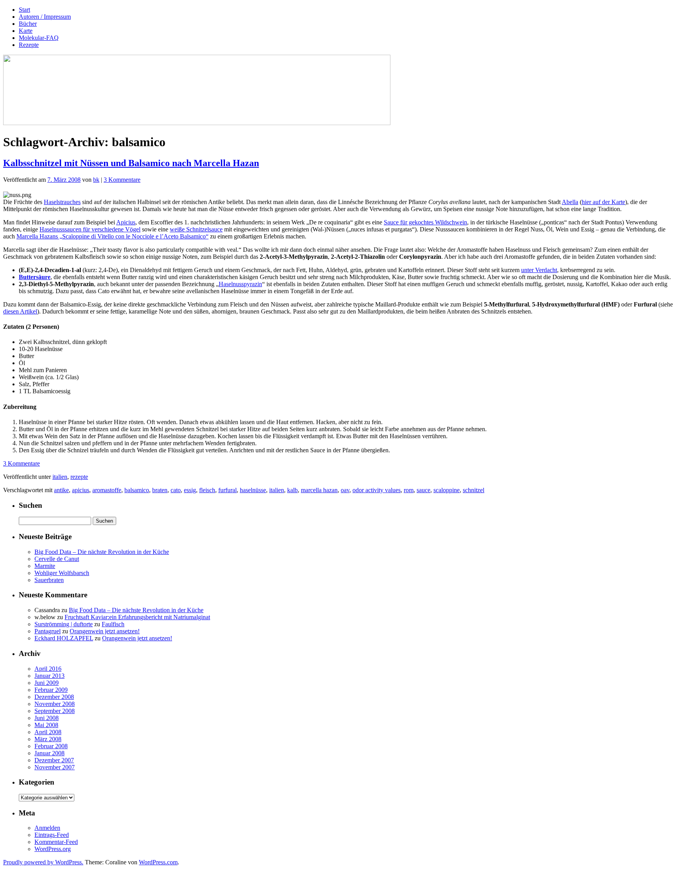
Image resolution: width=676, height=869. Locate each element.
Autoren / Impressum (45, 16)
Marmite (44, 566)
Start (24, 9)
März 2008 (47, 739)
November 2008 (54, 704)
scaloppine (446, 490)
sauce (423, 490)
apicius (80, 490)
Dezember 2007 (54, 760)
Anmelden (47, 827)
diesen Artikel (20, 311)
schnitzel (473, 490)
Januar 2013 (49, 675)
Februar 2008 (51, 746)
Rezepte (29, 44)
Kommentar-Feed (56, 842)
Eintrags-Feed (51, 834)
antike (61, 490)
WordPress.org (52, 849)
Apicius (125, 222)
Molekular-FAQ (39, 37)
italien (59, 476)
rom (409, 490)
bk (96, 179)
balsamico (136, 490)
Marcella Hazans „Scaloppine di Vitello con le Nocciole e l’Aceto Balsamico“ (112, 236)
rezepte (79, 476)
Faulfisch (113, 624)
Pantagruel (47, 631)
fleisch (207, 490)
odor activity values (376, 490)
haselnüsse (253, 490)
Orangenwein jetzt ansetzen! (105, 631)
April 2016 (47, 668)
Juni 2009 (46, 682)
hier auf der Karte (603, 202)
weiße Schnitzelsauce (196, 229)
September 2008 (54, 711)
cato (176, 490)
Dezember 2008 (54, 696)
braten (159, 490)
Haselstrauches (62, 202)
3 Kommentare (122, 179)
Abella (570, 202)
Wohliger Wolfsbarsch (61, 573)
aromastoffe (106, 490)
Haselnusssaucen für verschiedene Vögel (90, 229)
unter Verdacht (539, 270)
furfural (227, 490)
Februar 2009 (51, 689)
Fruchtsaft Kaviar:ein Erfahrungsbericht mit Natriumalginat (137, 617)
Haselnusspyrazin (240, 284)
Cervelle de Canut (56, 558)
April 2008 (47, 732)
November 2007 (54, 767)
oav (345, 490)
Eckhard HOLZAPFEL (63, 638)
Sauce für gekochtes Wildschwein (425, 222)
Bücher (28, 23)
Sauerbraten (49, 580)
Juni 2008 (46, 718)
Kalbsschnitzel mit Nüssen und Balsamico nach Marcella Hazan (131, 163)
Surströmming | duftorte (63, 624)
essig (190, 490)
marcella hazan (319, 490)
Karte (25, 30)
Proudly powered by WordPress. (43, 862)
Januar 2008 (49, 753)
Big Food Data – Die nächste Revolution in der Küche (101, 551)
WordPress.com (158, 862)
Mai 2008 (46, 725)
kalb (292, 490)
